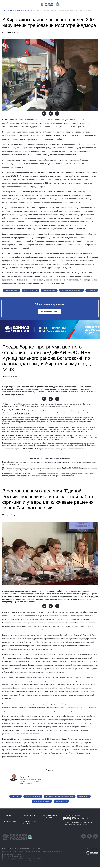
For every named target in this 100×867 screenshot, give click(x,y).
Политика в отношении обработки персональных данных (22, 858)
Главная (4, 10)
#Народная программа (42, 801)
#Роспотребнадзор (30, 290)
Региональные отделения (50, 816)
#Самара (92, 290)
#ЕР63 (15, 796)
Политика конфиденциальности (13, 856)
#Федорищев (83, 796)
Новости (27, 10)
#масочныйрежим (49, 290)
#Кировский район (11, 290)
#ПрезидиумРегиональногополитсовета (59, 796)
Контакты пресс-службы (30, 822)
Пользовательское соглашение (13, 854)
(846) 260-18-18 (75, 818)
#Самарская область (33, 796)
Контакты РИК (10, 821)
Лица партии (29, 815)
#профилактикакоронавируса (71, 290)
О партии (8, 815)
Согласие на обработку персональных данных (18, 860)
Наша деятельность (16, 10)
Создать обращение (49, 311)
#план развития (61, 801)
